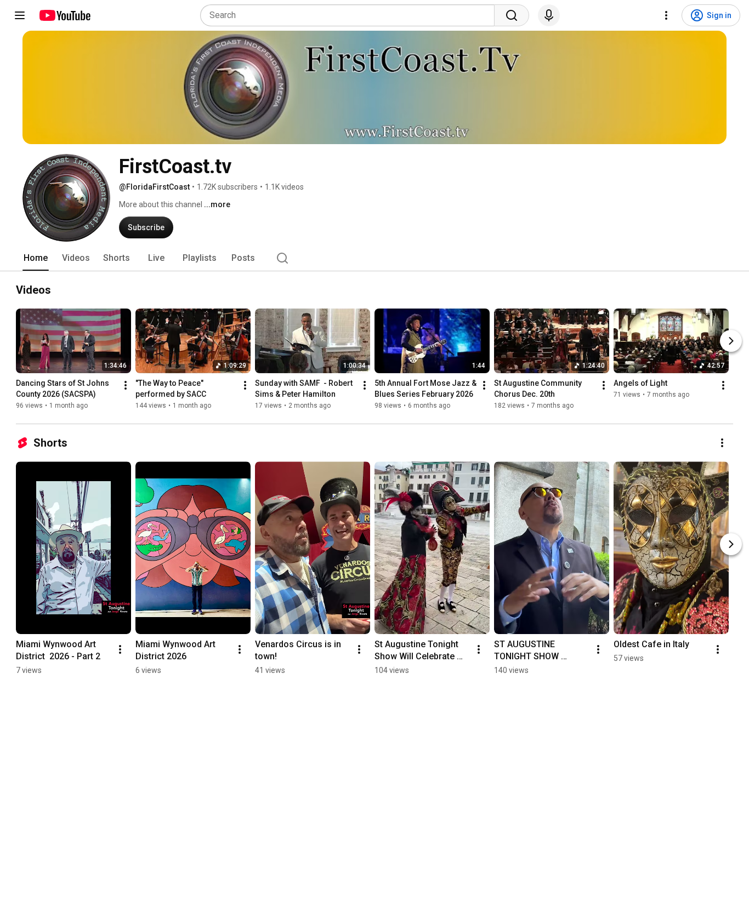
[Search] (511, 15)
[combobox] (350, 15)
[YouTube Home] (64, 15)
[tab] (35, 258)
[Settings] (666, 15)
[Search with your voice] (549, 15)
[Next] (731, 341)
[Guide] (19, 15)
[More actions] (126, 385)
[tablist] (374, 258)
